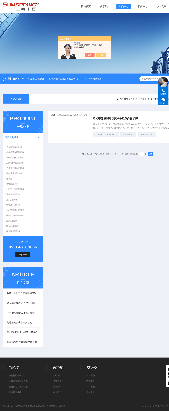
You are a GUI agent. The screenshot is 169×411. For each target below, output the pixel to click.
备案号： (63, 406)
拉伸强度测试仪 (13, 231)
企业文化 (57, 386)
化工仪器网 (158, 406)
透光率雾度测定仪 (14, 147)
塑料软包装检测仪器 (18, 386)
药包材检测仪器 (16, 375)
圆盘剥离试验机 (13, 226)
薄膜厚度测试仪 (13, 194)
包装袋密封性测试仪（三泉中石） (65, 79)
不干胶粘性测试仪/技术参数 (21, 313)
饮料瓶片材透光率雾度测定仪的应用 (23, 293)
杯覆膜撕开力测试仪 (15, 157)
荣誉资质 (57, 381)
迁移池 (9, 178)
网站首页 (86, 6)
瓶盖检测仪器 (15, 392)
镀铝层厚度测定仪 (14, 173)
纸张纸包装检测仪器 (18, 381)
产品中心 (123, 6)
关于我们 (105, 6)
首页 (132, 99)
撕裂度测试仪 (12, 200)
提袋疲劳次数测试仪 (15, 152)
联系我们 (57, 392)
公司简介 (57, 375)
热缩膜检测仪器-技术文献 (19, 322)
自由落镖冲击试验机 (15, 210)
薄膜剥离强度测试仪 (15, 215)
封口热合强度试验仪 (15, 189)
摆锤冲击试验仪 (13, 205)
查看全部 (23, 254)
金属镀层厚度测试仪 (15, 168)
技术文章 (161, 6)
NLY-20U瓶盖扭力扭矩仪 (33, 79)
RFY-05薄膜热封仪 (93, 79)
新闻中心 (142, 6)
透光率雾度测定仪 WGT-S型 (21, 303)
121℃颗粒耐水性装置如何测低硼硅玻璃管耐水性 (23, 332)
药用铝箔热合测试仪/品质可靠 (22, 342)
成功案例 (90, 386)
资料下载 (90, 392)
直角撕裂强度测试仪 (15, 163)
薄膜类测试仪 (157, 99)
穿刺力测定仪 (12, 221)
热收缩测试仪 (12, 184)
